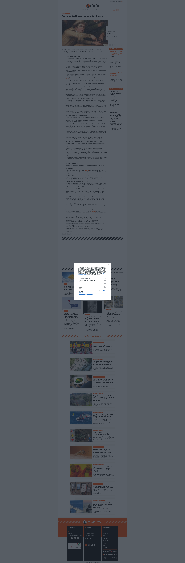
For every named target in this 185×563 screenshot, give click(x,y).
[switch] (104, 280)
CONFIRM (85, 294)
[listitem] (92, 278)
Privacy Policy (98, 297)
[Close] (109, 265)
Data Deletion (87, 297)
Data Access (92, 297)
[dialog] (92, 281)
